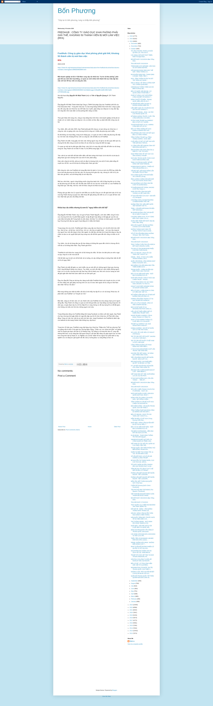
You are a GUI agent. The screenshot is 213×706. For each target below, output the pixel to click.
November (134, 46)
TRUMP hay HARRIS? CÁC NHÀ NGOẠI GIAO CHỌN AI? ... (141, 324)
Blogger (114, 690)
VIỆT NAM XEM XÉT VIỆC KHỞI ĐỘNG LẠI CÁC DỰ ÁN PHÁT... (143, 374)
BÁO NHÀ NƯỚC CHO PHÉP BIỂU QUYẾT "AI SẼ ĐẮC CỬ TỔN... (141, 362)
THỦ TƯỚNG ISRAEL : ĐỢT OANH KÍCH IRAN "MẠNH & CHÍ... (141, 522)
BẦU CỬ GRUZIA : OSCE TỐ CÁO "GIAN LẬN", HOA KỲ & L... (141, 415)
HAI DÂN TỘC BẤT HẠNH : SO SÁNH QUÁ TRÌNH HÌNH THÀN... (142, 354)
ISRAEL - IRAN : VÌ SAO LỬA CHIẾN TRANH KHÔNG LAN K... (142, 257)
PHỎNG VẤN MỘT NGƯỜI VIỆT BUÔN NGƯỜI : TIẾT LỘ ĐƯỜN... (142, 473)
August (133, 583)
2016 (131, 623)
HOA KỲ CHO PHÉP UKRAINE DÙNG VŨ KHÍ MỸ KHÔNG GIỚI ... (142, 287)
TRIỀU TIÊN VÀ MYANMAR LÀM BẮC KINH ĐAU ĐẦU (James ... (142, 539)
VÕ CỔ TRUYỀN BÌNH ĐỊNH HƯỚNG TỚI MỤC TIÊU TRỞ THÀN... (142, 234)
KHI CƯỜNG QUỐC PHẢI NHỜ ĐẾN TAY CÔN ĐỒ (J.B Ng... (142, 175)
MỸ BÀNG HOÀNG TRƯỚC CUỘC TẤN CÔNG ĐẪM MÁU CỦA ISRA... (143, 117)
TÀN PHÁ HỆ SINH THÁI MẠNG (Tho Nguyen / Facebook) (142, 490)
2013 (131, 630)
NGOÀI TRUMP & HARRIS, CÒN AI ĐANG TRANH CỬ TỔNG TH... (141, 316)
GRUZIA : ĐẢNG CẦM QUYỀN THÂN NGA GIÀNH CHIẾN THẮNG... (142, 514)
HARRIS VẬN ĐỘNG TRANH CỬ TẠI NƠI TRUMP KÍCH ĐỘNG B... (142, 299)
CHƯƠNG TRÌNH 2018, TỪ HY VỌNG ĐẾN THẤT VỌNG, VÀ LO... (142, 217)
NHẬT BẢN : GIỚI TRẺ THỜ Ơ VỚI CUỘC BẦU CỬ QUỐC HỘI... (141, 526)
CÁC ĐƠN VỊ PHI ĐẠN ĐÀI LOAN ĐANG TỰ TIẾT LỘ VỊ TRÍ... (143, 534)
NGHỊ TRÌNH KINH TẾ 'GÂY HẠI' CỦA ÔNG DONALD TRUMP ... (142, 154)
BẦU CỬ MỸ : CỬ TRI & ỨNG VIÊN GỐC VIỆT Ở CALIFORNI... (141, 564)
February (134, 599)
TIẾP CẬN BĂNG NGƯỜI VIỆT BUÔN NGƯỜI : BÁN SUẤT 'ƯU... (142, 358)
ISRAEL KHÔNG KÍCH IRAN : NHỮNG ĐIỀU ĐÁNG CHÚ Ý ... (142, 543)
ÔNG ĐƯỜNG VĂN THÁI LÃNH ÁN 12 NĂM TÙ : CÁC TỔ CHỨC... (142, 150)
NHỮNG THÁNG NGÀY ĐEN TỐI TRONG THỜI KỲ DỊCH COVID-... (142, 230)
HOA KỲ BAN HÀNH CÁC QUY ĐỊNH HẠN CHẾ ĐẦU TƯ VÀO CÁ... (142, 282)
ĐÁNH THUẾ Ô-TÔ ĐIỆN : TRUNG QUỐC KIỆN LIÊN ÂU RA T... (141, 100)
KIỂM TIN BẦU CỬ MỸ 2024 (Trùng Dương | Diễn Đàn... (141, 419)
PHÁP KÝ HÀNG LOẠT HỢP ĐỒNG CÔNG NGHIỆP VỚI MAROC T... (141, 96)
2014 (131, 628)
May (132, 591)
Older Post (117, 426)
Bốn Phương (77, 10)
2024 (131, 41)
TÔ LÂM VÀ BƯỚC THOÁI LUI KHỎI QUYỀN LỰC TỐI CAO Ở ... (142, 51)
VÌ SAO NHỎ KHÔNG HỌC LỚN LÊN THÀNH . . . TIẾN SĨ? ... (142, 379)
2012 (131, 633)
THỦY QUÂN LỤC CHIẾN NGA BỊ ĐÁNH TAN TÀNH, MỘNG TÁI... (143, 505)
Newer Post (61, 426)
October (133, 49)
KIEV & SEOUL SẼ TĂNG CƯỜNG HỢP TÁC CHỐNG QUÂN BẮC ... (143, 83)
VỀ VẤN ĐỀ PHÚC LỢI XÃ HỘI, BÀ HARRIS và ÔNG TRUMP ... (141, 457)
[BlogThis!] (80, 364)
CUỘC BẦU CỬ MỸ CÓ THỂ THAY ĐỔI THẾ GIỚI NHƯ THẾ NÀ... (143, 142)
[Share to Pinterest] (86, 364)
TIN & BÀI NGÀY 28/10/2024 (139, 386)
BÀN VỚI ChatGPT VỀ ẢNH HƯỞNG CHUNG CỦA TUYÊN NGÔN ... (142, 225)
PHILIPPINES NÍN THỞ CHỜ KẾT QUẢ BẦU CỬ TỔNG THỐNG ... (143, 133)
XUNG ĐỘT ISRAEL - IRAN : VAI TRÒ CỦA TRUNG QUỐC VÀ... (142, 113)
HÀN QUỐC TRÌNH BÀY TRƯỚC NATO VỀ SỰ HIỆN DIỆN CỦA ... (143, 518)
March (133, 596)
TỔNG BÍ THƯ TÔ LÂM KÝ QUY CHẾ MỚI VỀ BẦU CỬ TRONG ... (142, 469)
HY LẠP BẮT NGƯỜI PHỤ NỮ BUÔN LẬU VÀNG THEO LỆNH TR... (142, 366)
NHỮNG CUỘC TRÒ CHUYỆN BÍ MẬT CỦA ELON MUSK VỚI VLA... (142, 572)
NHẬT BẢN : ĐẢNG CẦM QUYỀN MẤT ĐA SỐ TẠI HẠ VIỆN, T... (142, 423)
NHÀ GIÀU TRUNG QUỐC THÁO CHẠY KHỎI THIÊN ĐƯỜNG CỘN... (143, 158)
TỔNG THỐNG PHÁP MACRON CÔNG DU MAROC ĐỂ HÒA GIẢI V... (142, 411)
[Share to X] (82, 364)
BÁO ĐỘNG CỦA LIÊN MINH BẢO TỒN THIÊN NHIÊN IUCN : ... (142, 266)
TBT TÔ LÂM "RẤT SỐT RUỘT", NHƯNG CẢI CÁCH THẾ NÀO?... (143, 337)
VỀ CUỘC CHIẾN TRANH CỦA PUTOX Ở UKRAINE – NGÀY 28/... (143, 390)
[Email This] (78, 364)
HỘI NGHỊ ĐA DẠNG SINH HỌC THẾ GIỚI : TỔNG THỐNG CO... (142, 71)
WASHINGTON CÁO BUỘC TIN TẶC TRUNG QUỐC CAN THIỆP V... (142, 568)
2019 (131, 615)
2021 (131, 610)
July (132, 586)
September (134, 581)
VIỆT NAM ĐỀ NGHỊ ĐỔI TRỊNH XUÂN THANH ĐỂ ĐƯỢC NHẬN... (142, 494)
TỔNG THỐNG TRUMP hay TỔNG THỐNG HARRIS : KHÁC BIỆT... (141, 138)
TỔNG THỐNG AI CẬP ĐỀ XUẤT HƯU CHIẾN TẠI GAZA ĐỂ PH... (142, 402)
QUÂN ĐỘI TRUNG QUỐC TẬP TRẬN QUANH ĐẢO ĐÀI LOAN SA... (142, 576)
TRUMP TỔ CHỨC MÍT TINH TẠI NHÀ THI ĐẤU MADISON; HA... (142, 555)
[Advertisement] (106, 667)
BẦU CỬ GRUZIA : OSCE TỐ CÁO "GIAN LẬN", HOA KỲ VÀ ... (141, 253)
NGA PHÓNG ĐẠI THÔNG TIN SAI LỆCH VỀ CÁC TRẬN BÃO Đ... (141, 551)
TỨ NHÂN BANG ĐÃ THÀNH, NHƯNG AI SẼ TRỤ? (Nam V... (142, 188)
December (134, 43)
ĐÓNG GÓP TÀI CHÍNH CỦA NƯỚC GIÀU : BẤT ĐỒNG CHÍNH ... (142, 398)
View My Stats (106, 696)
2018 (131, 618)
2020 (131, 612)
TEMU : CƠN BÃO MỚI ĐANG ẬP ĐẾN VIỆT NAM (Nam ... (142, 209)
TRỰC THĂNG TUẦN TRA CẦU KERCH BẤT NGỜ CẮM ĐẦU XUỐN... (143, 245)
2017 (131, 620)
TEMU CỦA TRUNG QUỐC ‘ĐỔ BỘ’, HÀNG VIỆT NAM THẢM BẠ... (142, 163)
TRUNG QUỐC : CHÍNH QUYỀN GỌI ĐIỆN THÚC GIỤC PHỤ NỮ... (142, 270)
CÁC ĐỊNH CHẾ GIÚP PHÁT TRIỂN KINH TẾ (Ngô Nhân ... (141, 55)
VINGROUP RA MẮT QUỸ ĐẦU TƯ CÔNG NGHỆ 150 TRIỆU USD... (141, 440)
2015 (131, 625)
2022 (131, 607)
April (132, 594)
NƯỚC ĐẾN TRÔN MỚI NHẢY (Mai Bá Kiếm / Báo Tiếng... (142, 221)
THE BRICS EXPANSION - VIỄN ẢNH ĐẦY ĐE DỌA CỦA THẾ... (142, 431)
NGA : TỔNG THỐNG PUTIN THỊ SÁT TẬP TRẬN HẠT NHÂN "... (142, 79)
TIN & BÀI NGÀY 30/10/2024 (139, 63)
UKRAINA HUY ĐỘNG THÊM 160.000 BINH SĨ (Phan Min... (142, 87)
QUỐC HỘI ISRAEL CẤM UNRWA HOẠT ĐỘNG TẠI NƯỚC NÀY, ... (143, 261)
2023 (131, 605)
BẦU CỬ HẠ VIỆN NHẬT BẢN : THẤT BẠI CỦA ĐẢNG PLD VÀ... (142, 274)
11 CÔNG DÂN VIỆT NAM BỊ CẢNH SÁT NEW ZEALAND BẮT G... (143, 146)
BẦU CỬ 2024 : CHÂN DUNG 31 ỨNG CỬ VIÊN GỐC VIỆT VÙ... (142, 291)
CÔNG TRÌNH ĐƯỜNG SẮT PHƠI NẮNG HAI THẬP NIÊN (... (141, 345)
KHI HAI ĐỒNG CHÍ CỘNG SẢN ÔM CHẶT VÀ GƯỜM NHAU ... (142, 184)
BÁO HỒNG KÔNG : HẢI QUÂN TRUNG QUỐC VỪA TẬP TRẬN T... (143, 406)
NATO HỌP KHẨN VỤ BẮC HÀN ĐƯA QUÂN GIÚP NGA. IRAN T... (142, 394)
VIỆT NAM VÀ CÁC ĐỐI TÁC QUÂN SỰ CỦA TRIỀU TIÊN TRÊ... (143, 444)
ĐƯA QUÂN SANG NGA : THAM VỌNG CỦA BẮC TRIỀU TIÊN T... (142, 75)
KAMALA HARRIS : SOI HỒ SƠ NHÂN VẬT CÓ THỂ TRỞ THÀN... (142, 328)
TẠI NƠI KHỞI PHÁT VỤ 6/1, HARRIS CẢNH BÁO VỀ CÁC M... (142, 125)
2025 (131, 38)
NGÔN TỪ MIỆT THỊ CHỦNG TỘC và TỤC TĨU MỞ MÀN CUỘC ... (142, 452)
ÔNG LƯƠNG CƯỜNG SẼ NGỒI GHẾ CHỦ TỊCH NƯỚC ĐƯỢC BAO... (142, 179)
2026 (131, 36)
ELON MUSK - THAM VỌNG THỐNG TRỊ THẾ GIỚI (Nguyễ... (142, 436)
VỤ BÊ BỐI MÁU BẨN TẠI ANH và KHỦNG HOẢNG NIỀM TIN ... (141, 104)
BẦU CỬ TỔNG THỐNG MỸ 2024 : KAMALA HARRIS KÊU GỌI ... (141, 129)
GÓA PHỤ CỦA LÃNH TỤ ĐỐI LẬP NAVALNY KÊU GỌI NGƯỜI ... (141, 560)
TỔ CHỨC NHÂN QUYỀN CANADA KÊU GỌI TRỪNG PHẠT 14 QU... (141, 465)
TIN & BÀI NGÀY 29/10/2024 (139, 242)
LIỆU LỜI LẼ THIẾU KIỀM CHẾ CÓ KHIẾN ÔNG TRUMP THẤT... (141, 312)
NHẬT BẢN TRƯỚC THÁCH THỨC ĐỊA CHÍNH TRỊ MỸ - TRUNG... (143, 278)
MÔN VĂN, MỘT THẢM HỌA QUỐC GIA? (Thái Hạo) (141, 482)
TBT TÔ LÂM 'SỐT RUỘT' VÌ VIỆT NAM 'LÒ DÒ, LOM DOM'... (142, 341)
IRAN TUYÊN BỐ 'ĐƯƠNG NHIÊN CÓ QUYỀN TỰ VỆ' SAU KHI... (142, 547)
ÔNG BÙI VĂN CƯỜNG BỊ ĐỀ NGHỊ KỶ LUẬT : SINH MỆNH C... (143, 370)
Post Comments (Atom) (73, 430)
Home (90, 426)
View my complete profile (135, 644)
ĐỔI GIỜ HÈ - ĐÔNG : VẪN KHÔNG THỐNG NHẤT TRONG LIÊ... (141, 509)
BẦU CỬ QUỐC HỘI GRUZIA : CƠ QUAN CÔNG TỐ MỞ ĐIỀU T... (141, 92)
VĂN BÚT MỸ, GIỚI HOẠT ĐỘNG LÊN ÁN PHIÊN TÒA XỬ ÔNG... (142, 171)
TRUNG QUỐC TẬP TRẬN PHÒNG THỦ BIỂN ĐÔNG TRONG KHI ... (143, 448)
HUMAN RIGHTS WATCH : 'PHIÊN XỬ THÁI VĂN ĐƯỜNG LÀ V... (142, 167)
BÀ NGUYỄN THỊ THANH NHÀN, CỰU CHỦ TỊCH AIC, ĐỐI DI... (142, 461)
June (132, 588)
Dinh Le (66, 364)
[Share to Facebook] (84, 364)
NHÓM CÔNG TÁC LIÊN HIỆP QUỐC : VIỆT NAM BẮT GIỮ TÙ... (142, 205)
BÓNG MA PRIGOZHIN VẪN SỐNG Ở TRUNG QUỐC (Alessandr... (142, 530)
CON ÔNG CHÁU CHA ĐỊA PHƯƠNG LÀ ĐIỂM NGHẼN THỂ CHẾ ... (142, 200)
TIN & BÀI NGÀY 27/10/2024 (139, 502)
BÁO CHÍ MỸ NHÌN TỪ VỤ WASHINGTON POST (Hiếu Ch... (141, 308)
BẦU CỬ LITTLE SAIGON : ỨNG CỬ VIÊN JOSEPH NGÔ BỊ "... (142, 303)
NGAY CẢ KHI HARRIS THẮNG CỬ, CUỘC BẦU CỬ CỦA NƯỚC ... (142, 320)
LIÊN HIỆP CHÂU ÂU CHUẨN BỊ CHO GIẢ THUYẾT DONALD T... (142, 108)
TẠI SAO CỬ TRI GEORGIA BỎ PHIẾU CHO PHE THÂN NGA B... (142, 249)
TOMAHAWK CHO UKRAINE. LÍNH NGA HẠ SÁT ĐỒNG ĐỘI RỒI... (143, 66)
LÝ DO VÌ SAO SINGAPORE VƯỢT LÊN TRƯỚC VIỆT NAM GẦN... (143, 349)
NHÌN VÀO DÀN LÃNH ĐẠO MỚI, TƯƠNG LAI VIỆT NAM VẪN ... (141, 192)
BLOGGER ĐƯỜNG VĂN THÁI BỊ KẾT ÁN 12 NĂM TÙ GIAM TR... (142, 213)
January (133, 601)
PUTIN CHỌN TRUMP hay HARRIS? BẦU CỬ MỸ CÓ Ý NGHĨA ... (142, 121)
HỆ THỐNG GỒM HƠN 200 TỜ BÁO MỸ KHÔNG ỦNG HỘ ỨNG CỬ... (143, 295)
